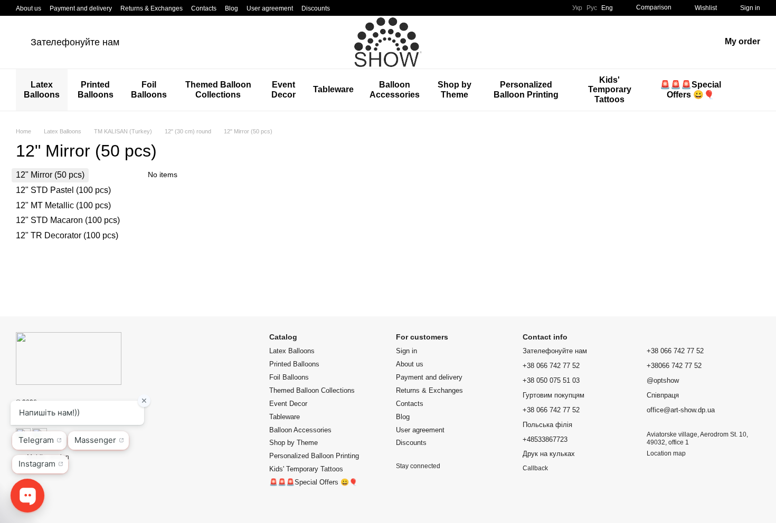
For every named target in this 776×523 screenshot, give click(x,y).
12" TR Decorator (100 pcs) (67, 235)
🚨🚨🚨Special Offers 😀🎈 (690, 89)
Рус (591, 8)
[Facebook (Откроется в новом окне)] (357, 8)
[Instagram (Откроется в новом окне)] (344, 8)
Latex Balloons (42, 89)
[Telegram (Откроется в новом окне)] (370, 8)
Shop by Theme (454, 89)
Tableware (333, 89)
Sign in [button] (406, 351)
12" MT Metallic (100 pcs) (63, 205)
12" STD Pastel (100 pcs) (63, 190)
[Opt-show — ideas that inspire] (68, 358)
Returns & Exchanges (151, 8)
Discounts (315, 8)
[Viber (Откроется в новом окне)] (382, 8)
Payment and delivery (81, 8)
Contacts (203, 8)
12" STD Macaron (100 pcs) (68, 220)
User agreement (270, 8)
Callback (535, 468)
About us (28, 8)
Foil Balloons (149, 89)
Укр (577, 8)
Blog (231, 8)
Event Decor (283, 89)
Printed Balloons (95, 89)
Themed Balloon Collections (218, 89)
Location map (666, 453)
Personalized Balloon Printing (526, 89)
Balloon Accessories (395, 89)
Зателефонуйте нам (75, 42)
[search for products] (751, 90)
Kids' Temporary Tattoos (609, 89)
